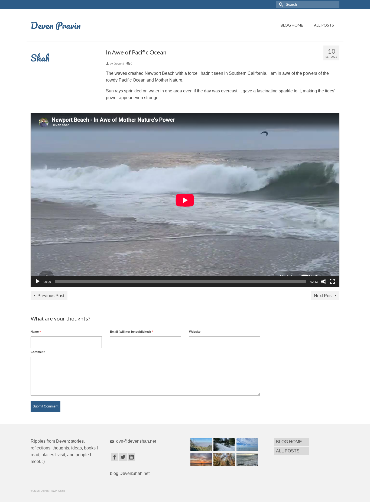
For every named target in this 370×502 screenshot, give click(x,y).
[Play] (37, 281)
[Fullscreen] (332, 281)
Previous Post (50, 295)
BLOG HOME (292, 25)
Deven (118, 63)
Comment (38, 352)
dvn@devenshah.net (135, 441)
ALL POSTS (324, 25)
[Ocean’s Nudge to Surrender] (246, 459)
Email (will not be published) (131, 331)
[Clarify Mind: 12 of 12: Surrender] (200, 459)
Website (194, 331)
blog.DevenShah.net (130, 473)
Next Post (323, 295)
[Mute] (323, 281)
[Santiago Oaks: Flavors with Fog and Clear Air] (200, 444)
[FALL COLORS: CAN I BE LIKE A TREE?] (223, 459)
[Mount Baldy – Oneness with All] (223, 444)
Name (36, 331)
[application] (185, 200)
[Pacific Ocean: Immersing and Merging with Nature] (246, 444)
